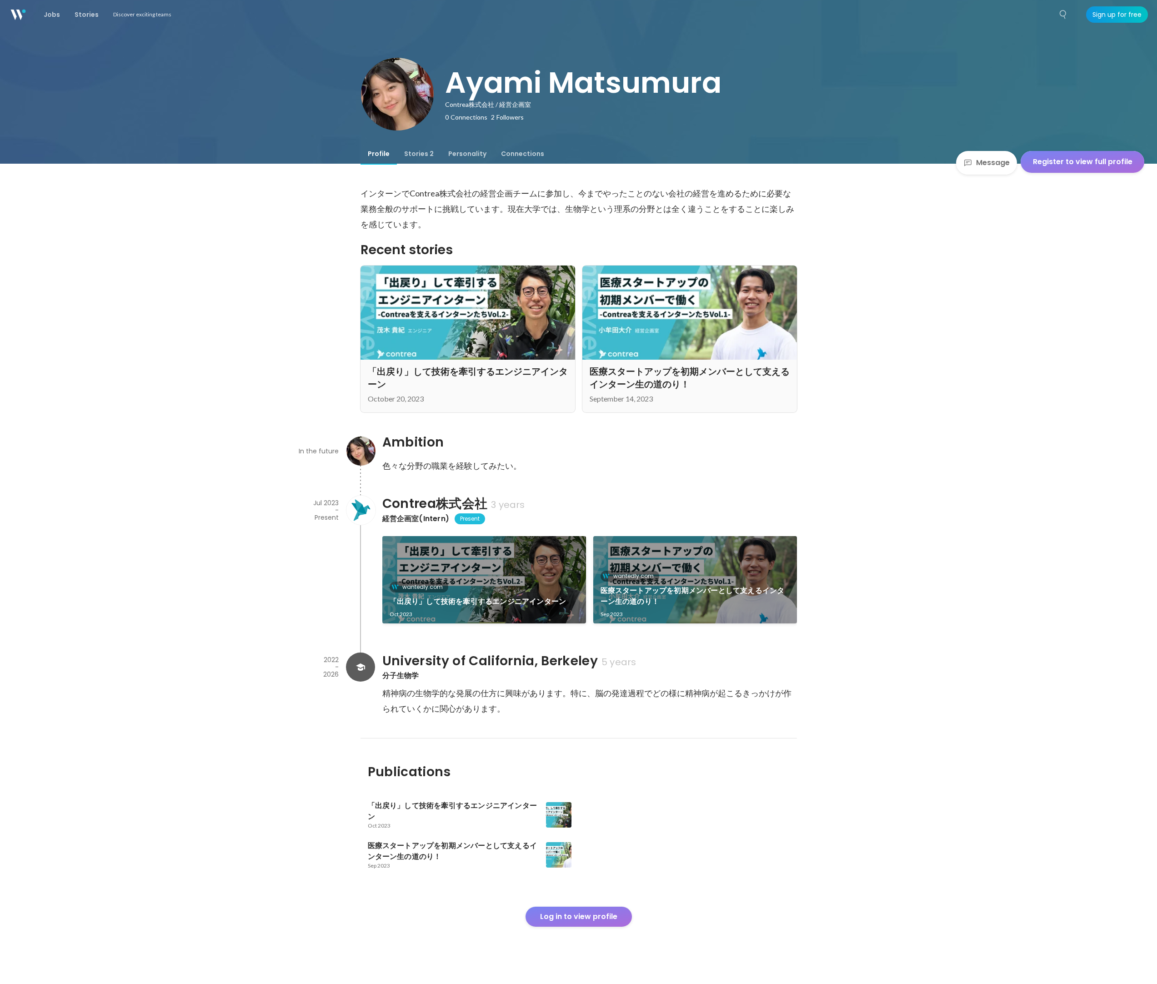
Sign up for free (1117, 14)
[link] (484, 579)
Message (993, 162)
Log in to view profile (578, 916)
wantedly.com (422, 587)
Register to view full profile (1082, 161)
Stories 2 (419, 153)
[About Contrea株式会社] (360, 510)
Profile (379, 153)
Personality (467, 153)
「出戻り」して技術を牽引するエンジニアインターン (478, 601)
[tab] (379, 154)
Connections (522, 153)
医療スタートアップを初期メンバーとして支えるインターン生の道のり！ (693, 596)
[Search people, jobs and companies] (1063, 14)
